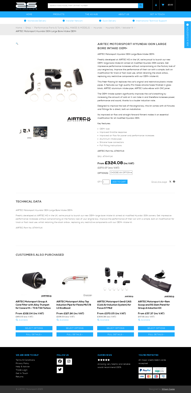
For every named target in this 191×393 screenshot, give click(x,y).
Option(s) (103, 173)
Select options (34, 328)
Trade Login (22, 370)
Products (58, 14)
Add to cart (119, 182)
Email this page (159, 182)
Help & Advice (23, 366)
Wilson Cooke (168, 389)
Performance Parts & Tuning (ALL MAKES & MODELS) (62, 27)
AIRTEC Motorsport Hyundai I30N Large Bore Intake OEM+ (46, 31)
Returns (19, 376)
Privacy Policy (22, 363)
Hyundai (98, 27)
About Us (124, 14)
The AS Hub (91, 14)
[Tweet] (170, 182)
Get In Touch (157, 14)
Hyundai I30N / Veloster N (119, 27)
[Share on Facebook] (174, 182)
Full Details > (34, 334)
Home (29, 14)
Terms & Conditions (25, 360)
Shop (28, 27)
